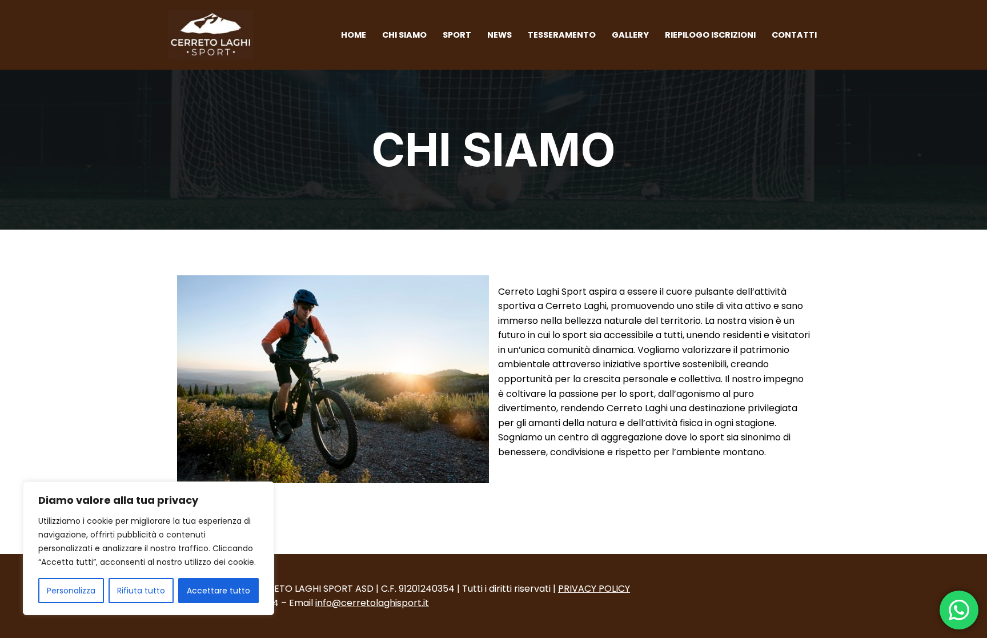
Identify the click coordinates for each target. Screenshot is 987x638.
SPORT (457, 35)
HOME (353, 35)
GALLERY (630, 35)
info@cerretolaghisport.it (372, 602)
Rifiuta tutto (141, 590)
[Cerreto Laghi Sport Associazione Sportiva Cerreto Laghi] (213, 34)
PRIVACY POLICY (594, 588)
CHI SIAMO (404, 35)
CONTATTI (794, 35)
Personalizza (71, 590)
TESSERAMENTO (562, 35)
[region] (148, 548)
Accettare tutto (218, 590)
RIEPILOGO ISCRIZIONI (710, 35)
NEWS (499, 35)
